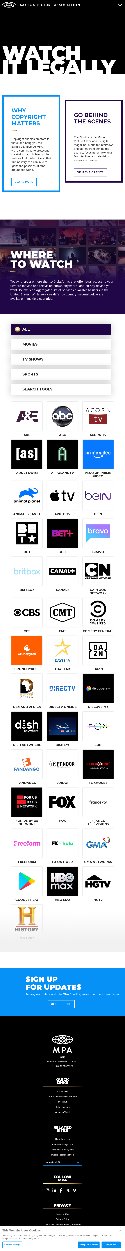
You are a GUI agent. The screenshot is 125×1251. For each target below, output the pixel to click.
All (26, 329)
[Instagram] (47, 1190)
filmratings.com (62, 1139)
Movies (30, 344)
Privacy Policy (62, 1219)
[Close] (120, 1230)
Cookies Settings (12, 1245)
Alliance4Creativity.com (62, 1149)
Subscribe (62, 1004)
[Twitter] (68, 1190)
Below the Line (62, 1107)
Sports (30, 374)
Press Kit (62, 1102)
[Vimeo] (74, 1190)
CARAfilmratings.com (62, 1144)
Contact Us (62, 1091)
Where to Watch (62, 1112)
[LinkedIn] (54, 1190)
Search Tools (37, 389)
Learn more (24, 182)
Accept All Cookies (89, 1245)
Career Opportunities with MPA (62, 1096)
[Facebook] (61, 1190)
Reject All (111, 1245)
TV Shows (32, 359)
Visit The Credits (90, 172)
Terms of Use (62, 1214)
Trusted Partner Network (62, 1155)
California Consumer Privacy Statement (63, 1224)
